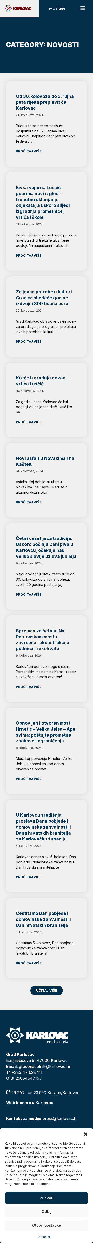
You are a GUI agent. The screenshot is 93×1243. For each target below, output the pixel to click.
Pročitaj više (28, 151)
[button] (85, 1134)
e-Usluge (57, 8)
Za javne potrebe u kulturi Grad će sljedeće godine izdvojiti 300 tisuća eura (44, 297)
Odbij (46, 1211)
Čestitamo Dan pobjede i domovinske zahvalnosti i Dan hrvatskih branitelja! (43, 919)
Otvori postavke (46, 1225)
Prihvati (46, 1198)
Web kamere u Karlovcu (29, 1102)
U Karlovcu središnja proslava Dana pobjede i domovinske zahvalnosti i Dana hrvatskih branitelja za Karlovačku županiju (43, 826)
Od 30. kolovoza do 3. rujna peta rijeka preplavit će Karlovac (45, 102)
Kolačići (44, 1237)
